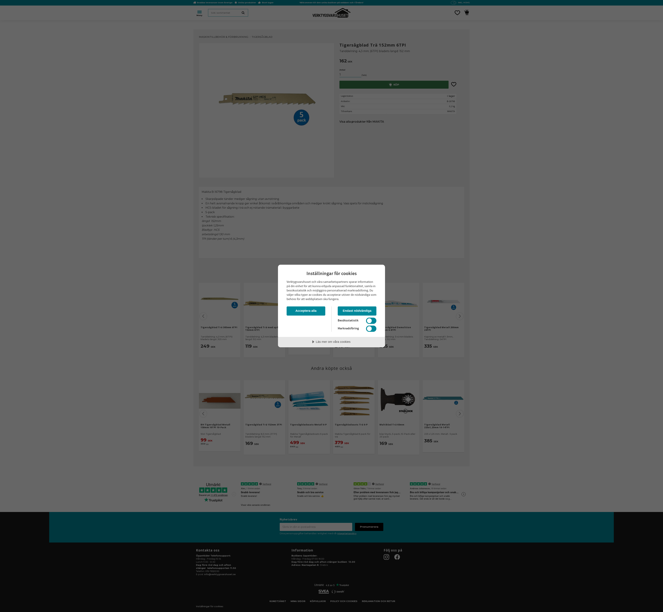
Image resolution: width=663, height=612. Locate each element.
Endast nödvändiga (357, 310)
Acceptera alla (305, 310)
